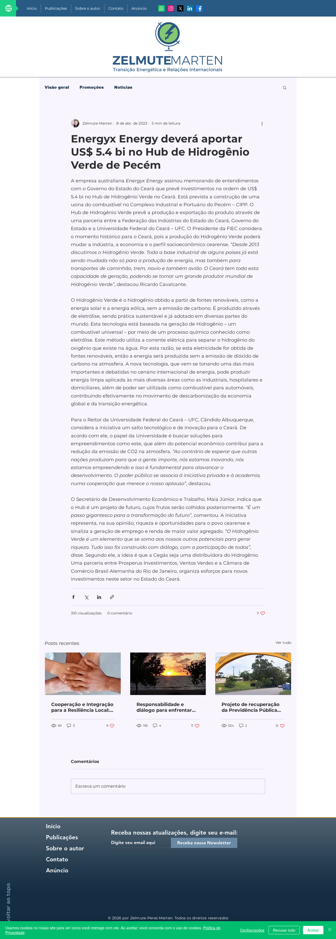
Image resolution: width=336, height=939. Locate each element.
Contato (57, 859)
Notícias (123, 87)
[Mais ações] (262, 123)
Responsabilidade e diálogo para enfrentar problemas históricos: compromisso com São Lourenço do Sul (164, 707)
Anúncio (57, 870)
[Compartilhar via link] (111, 597)
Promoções (92, 87)
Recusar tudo (284, 930)
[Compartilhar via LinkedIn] (99, 597)
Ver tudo (283, 642)
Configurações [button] (252, 930)
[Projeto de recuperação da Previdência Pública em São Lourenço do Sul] (253, 673)
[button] (284, 87)
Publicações (62, 837)
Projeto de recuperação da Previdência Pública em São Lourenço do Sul (251, 707)
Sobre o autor (65, 848)
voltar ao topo (8, 902)
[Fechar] (330, 930)
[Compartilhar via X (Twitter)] (86, 597)
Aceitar (313, 930)
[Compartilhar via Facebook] (73, 597)
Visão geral (57, 87)
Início (53, 826)
